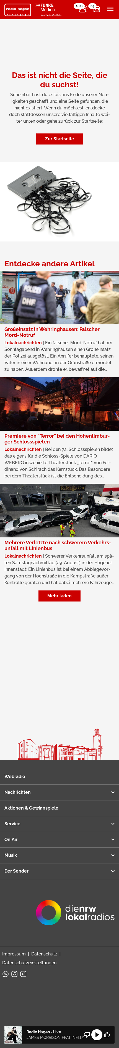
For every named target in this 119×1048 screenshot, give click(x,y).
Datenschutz (44, 954)
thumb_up (107, 1034)
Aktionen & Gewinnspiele (31, 808)
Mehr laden (59, 595)
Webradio (14, 776)
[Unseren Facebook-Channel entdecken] (14, 974)
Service (12, 823)
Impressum (14, 954)
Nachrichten (17, 792)
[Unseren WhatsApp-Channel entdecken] (5, 974)
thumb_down (87, 1034)
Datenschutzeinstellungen (29, 962)
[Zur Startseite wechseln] (17, 10)
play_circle (97, 1034)
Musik (10, 855)
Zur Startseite (59, 138)
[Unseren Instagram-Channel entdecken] (23, 974)
